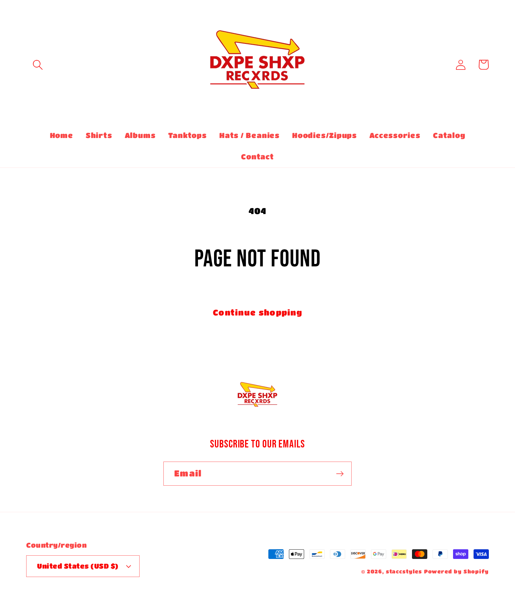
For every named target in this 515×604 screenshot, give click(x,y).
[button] (37, 64)
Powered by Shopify (456, 571)
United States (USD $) (78, 566)
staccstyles (404, 571)
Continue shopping (257, 312)
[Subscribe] (339, 474)
